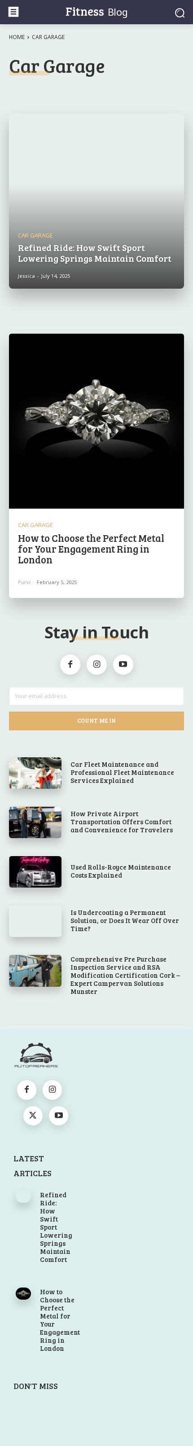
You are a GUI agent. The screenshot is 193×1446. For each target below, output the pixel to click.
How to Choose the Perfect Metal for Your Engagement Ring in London (91, 548)
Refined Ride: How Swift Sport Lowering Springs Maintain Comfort (56, 1227)
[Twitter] (33, 1115)
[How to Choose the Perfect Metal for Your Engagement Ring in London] (96, 421)
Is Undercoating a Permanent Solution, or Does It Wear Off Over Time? (124, 920)
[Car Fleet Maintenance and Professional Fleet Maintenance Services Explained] (35, 773)
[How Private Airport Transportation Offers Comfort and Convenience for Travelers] (35, 822)
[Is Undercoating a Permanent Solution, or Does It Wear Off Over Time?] (35, 921)
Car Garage (35, 235)
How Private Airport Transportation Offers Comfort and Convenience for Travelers (121, 821)
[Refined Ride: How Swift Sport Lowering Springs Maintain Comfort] (96, 201)
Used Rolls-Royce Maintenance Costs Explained (120, 870)
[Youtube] (123, 665)
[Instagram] (97, 665)
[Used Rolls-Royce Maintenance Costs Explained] (35, 872)
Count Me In (96, 720)
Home (17, 37)
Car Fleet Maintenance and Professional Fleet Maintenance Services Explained (122, 772)
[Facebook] (70, 665)
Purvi (24, 582)
